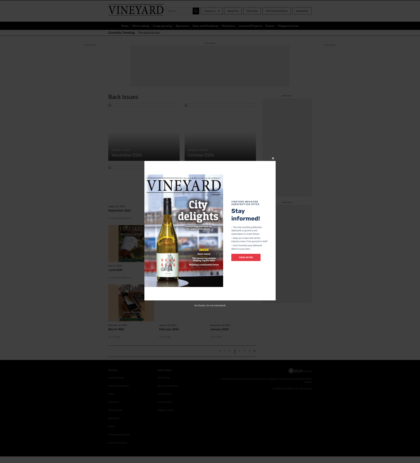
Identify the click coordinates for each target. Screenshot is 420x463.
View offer (246, 257)
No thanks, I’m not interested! (210, 305)
